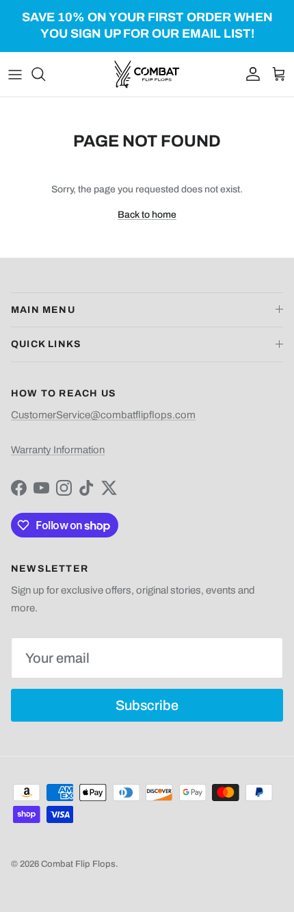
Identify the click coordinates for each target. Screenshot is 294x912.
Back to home (147, 215)
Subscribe (147, 705)
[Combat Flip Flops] (147, 74)
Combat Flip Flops (78, 864)
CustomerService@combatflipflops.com (103, 414)
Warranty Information (58, 449)
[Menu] (15, 74)
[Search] (45, 74)
